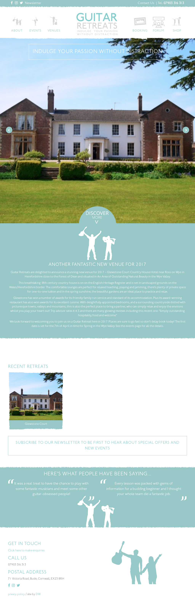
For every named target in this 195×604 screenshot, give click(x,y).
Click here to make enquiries (26, 550)
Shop (177, 30)
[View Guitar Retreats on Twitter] (21, 3)
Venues (54, 30)
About (16, 30)
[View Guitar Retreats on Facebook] (12, 3)
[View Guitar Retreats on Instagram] (16, 3)
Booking (140, 30)
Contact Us (146, 3)
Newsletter (33, 3)
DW (38, 594)
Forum (158, 30)
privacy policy (16, 594)
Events (35, 30)
